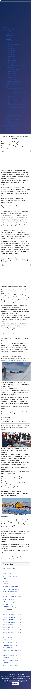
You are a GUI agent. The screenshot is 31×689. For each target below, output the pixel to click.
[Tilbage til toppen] (29, 687)
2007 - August (7, 584)
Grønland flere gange (9, 568)
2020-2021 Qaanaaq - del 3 (11, 660)
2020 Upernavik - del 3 (10, 642)
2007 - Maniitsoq (8, 574)
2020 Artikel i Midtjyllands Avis (12, 650)
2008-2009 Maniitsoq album (11, 607)
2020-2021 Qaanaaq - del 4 (11, 663)
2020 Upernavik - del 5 (10, 647)
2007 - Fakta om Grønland (11, 589)
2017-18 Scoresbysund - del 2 (12, 614)
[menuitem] (5, 27)
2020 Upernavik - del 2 (10, 640)
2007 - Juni (6, 579)
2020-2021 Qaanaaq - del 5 (11, 665)
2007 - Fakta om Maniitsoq (11, 586)
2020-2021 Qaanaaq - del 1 (11, 655)
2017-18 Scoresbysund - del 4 (12, 619)
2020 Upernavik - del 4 (10, 645)
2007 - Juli (6, 581)
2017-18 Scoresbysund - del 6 (12, 624)
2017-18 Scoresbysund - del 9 (12, 632)
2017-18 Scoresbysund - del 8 (12, 630)
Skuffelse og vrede (8, 599)
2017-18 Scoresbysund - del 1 (11, 612)
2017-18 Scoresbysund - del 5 (12, 622)
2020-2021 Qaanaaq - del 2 (11, 658)
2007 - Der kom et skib (10, 576)
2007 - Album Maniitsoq (10, 591)
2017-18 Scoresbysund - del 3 (12, 617)
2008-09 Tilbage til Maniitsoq (12, 596)
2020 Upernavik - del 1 (9, 637)
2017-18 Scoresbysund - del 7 (12, 627)
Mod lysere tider (7, 604)
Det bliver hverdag (8, 602)
